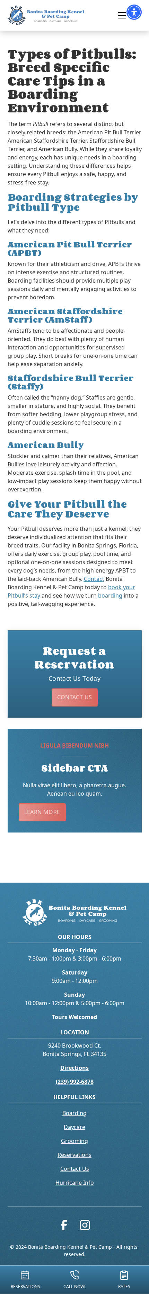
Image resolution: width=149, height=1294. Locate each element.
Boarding (74, 1113)
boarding (110, 595)
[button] (134, 12)
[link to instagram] (85, 1226)
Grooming (74, 1141)
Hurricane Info (74, 1182)
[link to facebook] (64, 1226)
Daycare (74, 1127)
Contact (94, 579)
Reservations (74, 1155)
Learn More (42, 812)
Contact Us (74, 697)
